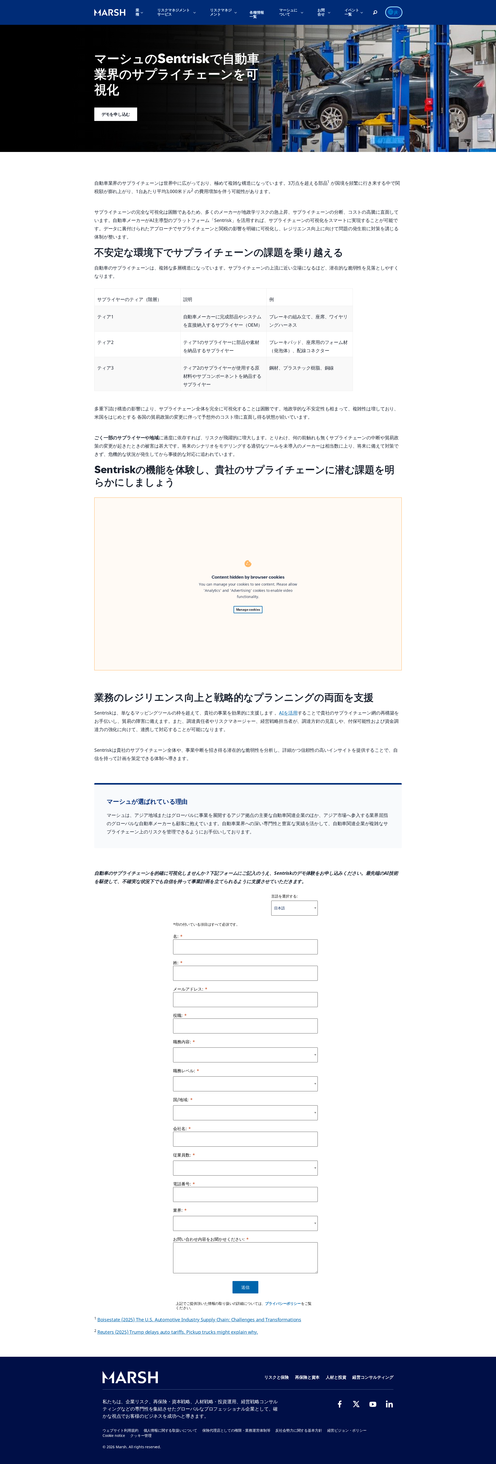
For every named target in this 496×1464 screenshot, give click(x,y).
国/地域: (181, 1099)
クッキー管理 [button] (141, 1435)
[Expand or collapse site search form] (375, 13)
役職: (178, 1015)
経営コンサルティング (372, 1377)
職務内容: (182, 1042)
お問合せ (321, 12)
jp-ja (396, 12)
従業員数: (182, 1155)
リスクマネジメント (221, 12)
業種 (137, 12)
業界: (178, 1210)
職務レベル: (184, 1071)
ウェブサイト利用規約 (120, 1430)
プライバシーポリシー (283, 1303)
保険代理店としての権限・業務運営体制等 (236, 1430)
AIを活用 (288, 713)
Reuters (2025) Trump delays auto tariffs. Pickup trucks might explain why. (177, 1332)
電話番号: (182, 1184)
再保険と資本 (307, 1377)
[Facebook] (340, 1404)
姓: (176, 962)
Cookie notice (114, 1435)
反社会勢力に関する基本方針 (298, 1430)
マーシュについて (288, 12)
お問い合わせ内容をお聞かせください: (209, 1239)
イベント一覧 (352, 12)
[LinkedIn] (389, 1404)
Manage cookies (248, 609)
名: (176, 936)
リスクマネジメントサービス (173, 12)
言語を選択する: (284, 896)
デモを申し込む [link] (116, 114)
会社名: (180, 1128)
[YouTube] (373, 1404)
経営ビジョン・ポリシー (347, 1430)
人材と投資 (336, 1377)
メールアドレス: (188, 989)
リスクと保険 (276, 1377)
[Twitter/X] (356, 1404)
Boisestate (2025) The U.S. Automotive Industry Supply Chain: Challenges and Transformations (199, 1319)
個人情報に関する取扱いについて (170, 1430)
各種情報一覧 (257, 14)
